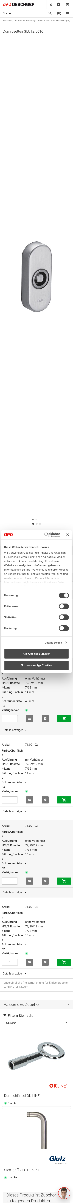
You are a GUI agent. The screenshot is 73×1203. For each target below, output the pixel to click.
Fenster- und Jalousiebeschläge (53, 20)
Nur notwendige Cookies (36, 665)
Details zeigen (53, 642)
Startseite (7, 20)
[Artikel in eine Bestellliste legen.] (45, 718)
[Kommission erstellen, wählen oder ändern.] (29, 718)
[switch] (64, 606)
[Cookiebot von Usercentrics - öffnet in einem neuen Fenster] (45, 534)
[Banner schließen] (67, 534)
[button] (64, 1193)
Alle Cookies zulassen (36, 653)
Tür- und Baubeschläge (25, 20)
